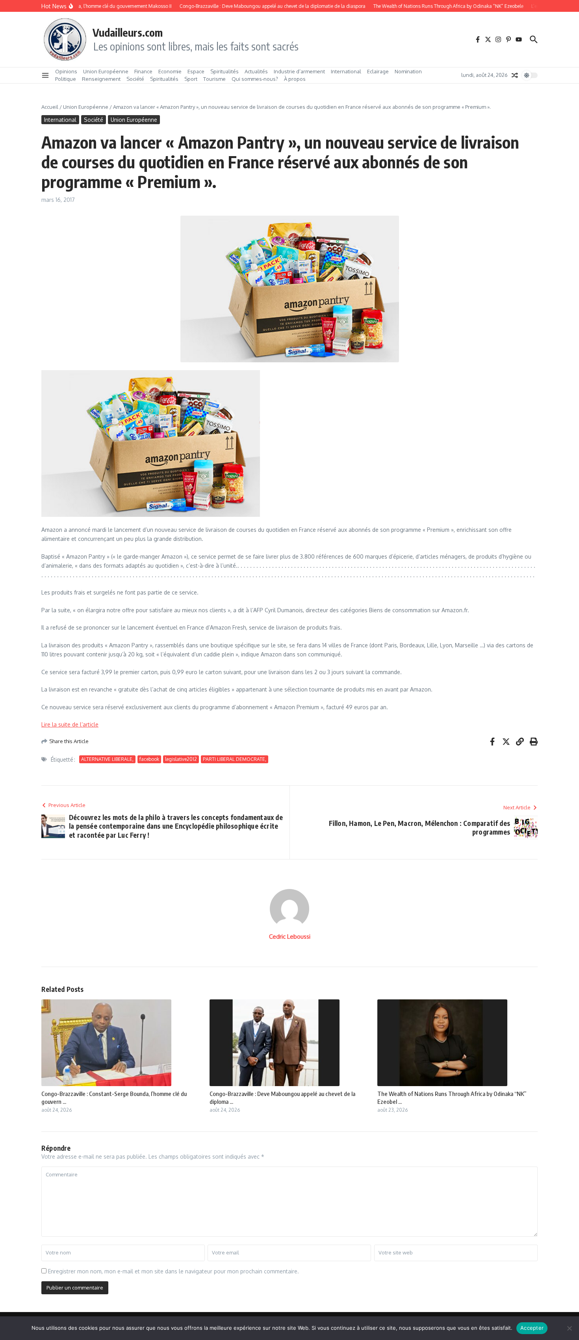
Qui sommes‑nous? (255, 79)
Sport (190, 79)
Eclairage (378, 71)
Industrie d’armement (299, 71)
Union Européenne (105, 71)
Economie (170, 71)
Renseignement (101, 79)
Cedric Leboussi (289, 936)
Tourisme (214, 79)
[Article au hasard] (515, 75)
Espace (195, 71)
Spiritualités (224, 71)
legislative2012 (181, 759)
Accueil (49, 107)
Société (135, 79)
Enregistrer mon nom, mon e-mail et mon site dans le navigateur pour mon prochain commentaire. (173, 1271)
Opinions (66, 71)
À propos (295, 79)
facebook (149, 759)
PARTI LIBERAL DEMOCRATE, (234, 759)
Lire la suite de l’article (69, 724)
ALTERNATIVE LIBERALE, (107, 759)
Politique (65, 79)
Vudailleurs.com (128, 32)
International (346, 71)
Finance (143, 71)
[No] (569, 1328)
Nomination (408, 71)
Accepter (532, 1328)
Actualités (256, 71)
